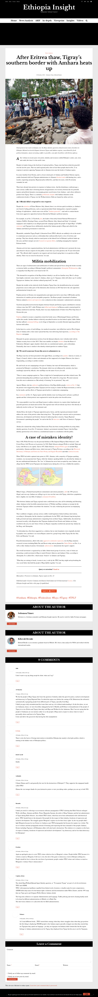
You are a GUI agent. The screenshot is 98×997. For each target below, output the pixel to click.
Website (65, 965)
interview (56, 419)
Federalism (45, 597)
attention (26, 206)
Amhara (22, 597)
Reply (18, 681)
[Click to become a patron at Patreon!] (49, 590)
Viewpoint (59, 20)
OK (86, 994)
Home (14, 20)
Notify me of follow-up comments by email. (22, 973)
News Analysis (26, 20)
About (6, 1)
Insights (70, 20)
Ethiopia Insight (49, 7)
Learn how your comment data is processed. (43, 985)
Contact (14, 1)
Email (37, 965)
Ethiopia (32, 597)
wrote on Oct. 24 (71, 385)
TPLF (73, 597)
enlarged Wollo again (61, 446)
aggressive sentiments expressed (53, 541)
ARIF (37, 20)
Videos (80, 20)
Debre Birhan (68, 543)
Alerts (10, 1)
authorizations (49, 546)
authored (35, 385)
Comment (10, 949)
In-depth (47, 20)
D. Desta (18, 731)
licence (70, 581)
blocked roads (60, 177)
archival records (74, 451)
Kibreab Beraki (58, 75)
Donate (18, 1)
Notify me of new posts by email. (18, 976)
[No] (93, 994)
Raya (55, 597)
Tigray (64, 597)
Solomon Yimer (50, 75)
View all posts (12, 623)
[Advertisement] (49, 34)
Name (9, 965)
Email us (56, 569)
